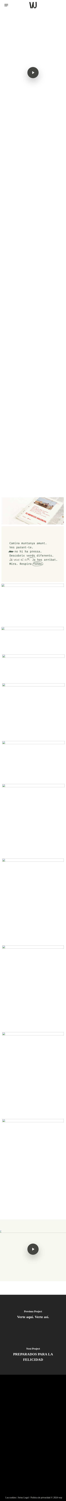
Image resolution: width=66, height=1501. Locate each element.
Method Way (18, 1422)
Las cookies (10, 1497)
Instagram (13, 1452)
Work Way (16, 1428)
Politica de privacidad (40, 1497)
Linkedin (12, 1458)
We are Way (17, 1435)
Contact (14, 1441)
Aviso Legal (23, 1497)
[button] (6, 5)
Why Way (14, 1415)
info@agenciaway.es (42, 1489)
